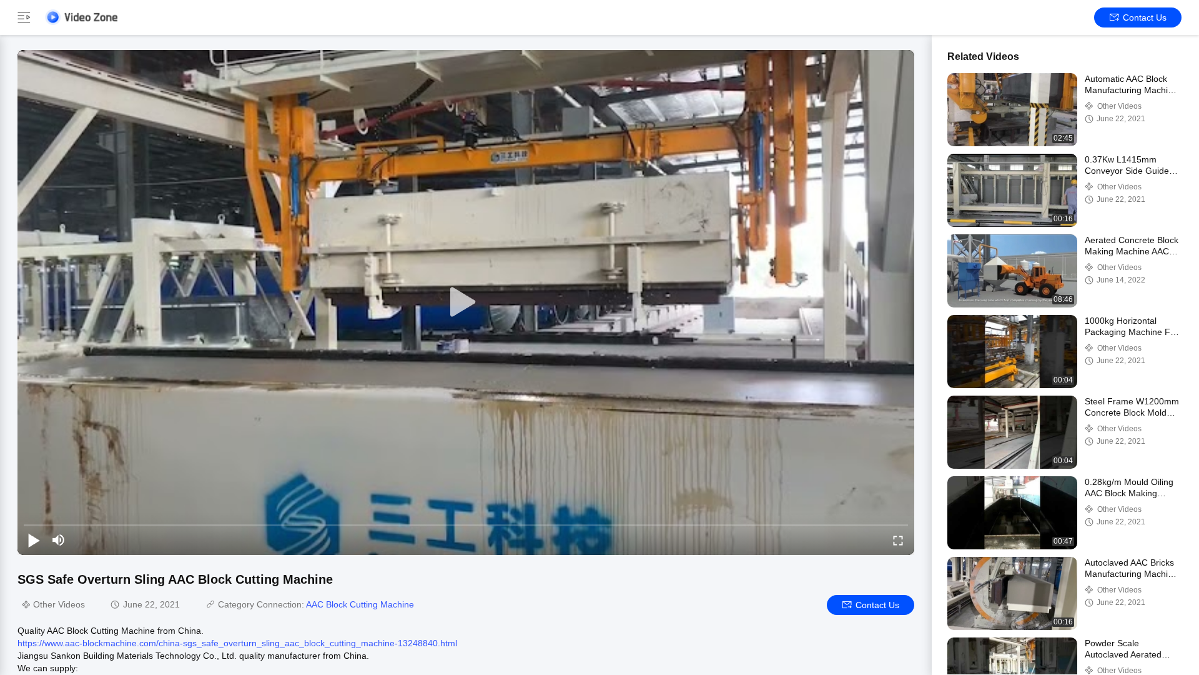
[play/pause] (33, 540)
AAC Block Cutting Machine (360, 604)
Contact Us (1145, 17)
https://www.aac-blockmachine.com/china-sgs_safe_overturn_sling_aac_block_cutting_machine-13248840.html (237, 643)
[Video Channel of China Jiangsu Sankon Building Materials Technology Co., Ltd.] (81, 17)
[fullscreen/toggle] (898, 540)
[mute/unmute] (58, 540)
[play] (465, 302)
